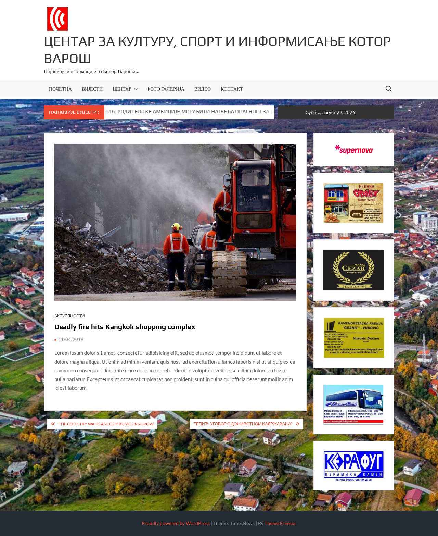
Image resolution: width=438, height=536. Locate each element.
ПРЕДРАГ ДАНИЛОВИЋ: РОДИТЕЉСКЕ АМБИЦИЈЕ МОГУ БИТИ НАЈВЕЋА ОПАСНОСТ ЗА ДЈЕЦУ (148, 111)
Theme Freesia (280, 523)
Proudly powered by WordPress (176, 523)
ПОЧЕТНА (60, 89)
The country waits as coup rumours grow (106, 423)
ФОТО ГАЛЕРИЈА (165, 89)
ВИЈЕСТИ (92, 89)
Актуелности (69, 316)
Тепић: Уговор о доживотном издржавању (243, 423)
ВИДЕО (202, 89)
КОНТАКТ (232, 89)
